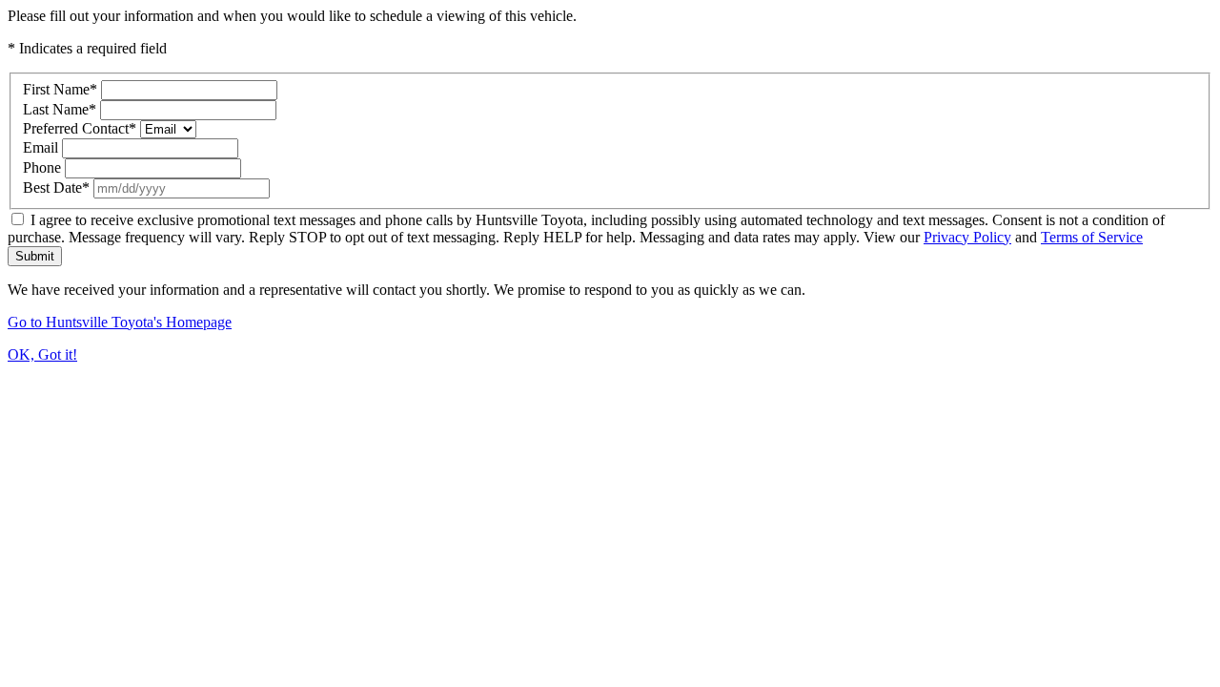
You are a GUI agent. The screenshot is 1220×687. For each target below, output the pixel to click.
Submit (34, 256)
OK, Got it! (42, 354)
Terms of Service (1092, 237)
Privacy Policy (967, 237)
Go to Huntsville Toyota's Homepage (120, 322)
